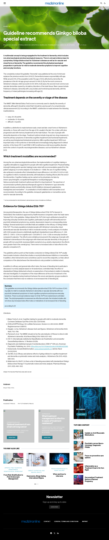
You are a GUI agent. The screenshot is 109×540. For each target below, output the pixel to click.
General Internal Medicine (21, 45)
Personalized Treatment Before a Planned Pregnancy (94, 479)
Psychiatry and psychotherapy (53, 430)
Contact (47, 521)
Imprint (85, 521)
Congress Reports (13, 430)
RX (68, 45)
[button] (105, 3)
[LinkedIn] (57, 533)
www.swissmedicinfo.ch (43, 349)
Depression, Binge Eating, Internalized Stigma (36, 477)
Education (7, 45)
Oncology (24, 430)
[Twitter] (54, 533)
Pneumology (11, 432)
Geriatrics (35, 45)
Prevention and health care (52, 428)
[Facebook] (51, 533)
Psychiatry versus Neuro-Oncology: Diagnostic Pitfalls (94, 445)
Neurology (43, 45)
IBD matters (80, 409)
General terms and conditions (66, 521)
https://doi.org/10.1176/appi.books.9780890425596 (49, 346)
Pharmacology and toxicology (53, 427)
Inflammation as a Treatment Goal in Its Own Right (94, 468)
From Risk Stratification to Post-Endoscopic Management (13, 477)
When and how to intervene (59, 475)
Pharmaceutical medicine (57, 45)
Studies (72, 45)
